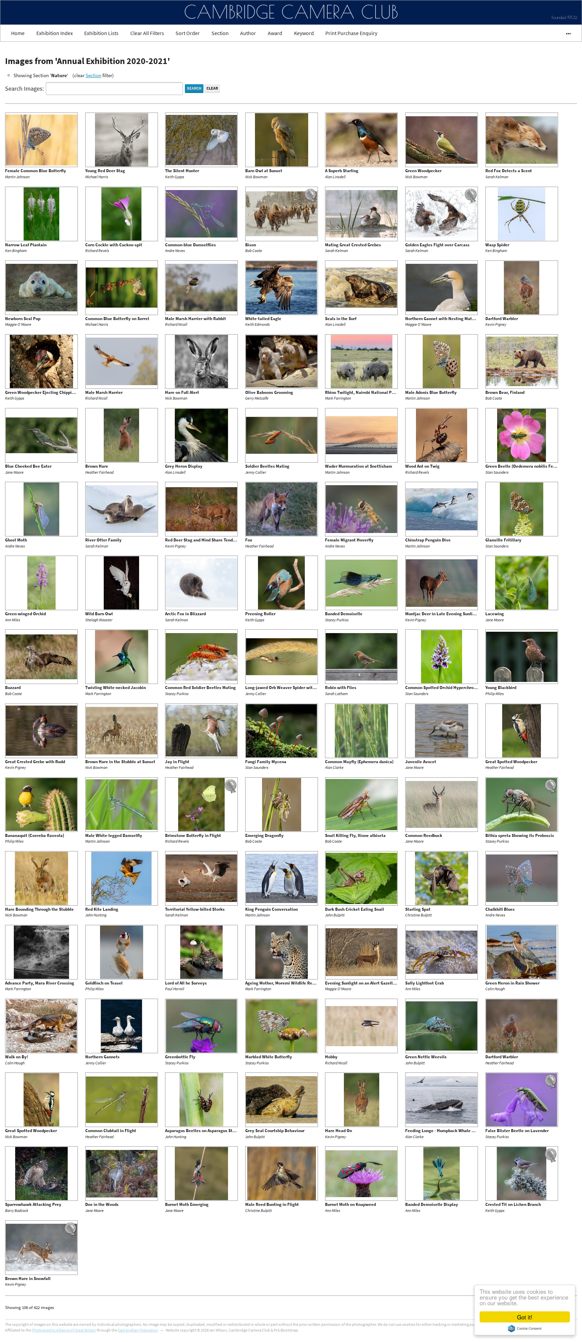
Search (194, 88)
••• (565, 33)
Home (18, 33)
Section (220, 33)
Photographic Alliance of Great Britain (64, 1330)
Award (275, 33)
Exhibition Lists (101, 33)
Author (248, 33)
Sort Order (187, 33)
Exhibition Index (54, 33)
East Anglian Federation (138, 1330)
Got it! (524, 1317)
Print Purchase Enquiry (351, 33)
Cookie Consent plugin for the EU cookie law (525, 1328)
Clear (212, 88)
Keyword (304, 33)
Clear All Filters (147, 33)
